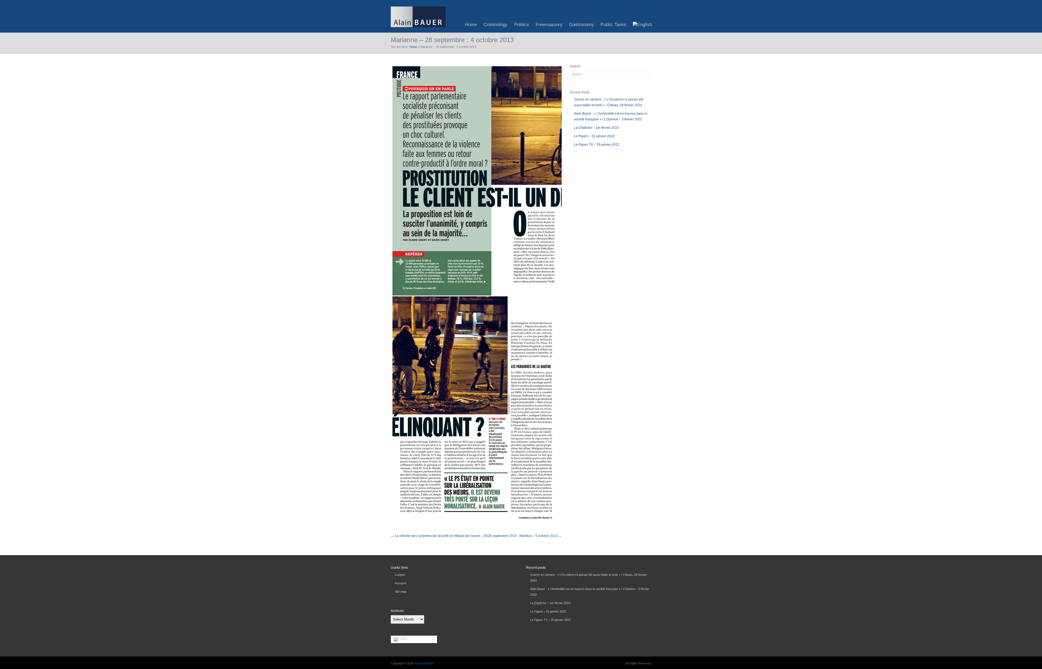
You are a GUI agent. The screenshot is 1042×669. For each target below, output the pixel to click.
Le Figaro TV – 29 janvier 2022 (597, 144)
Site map (400, 591)
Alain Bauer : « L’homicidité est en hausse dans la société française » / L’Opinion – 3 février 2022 (610, 116)
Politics (521, 24)
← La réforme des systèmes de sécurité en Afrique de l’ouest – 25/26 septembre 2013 (454, 536)
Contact (400, 574)
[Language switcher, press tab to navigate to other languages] (414, 639)
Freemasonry (549, 24)
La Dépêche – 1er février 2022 (596, 128)
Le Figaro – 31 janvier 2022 (594, 136)
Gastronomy (581, 24)
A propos (400, 583)
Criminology (496, 24)
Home (471, 24)
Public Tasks (613, 24)
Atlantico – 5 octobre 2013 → (540, 536)
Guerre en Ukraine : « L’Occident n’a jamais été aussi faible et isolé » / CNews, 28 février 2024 (608, 102)
